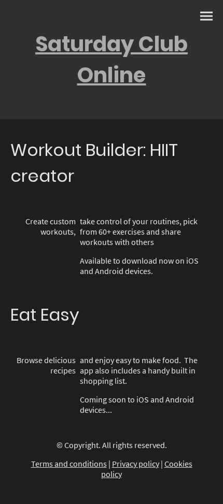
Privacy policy (135, 463)
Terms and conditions (69, 463)
